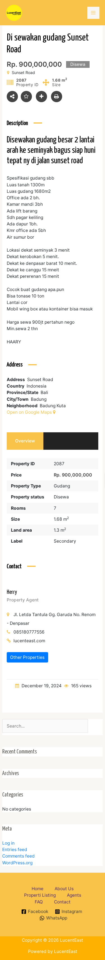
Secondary (65, 541)
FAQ (39, 902)
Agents (74, 895)
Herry (12, 592)
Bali (44, 392)
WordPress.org (17, 862)
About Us (64, 888)
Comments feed (18, 856)
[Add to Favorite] (26, 96)
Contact (62, 902)
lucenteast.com (29, 640)
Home (37, 888)
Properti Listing (40, 895)
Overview (25, 441)
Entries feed (14, 849)
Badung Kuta (53, 405)
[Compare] (41, 96)
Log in (8, 843)
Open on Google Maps (30, 412)
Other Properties (27, 657)
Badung (38, 399)
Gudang (62, 486)
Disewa (61, 497)
